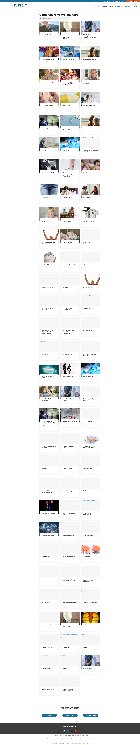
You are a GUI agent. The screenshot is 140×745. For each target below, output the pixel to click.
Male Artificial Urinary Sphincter (48, 308)
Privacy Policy (55, 738)
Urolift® (85, 625)
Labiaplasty (86, 265)
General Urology (87, 197)
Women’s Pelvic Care (48, 689)
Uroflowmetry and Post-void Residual (69, 625)
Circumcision (66, 105)
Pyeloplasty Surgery (68, 491)
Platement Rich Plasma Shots (69, 446)
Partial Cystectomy (88, 376)
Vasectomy (66, 668)
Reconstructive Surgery (48, 513)
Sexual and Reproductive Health (70, 557)
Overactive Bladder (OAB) (70, 376)
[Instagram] (72, 731)
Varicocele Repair (47, 668)
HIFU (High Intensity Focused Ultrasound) (89, 220)
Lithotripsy (65, 287)
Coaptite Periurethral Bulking (89, 106)
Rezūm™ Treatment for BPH (69, 513)
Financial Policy (87, 740)
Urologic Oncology (47, 647)
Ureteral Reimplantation (69, 602)
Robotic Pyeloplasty (68, 535)
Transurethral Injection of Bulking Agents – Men (70, 579)
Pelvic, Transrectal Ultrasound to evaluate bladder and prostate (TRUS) (48, 423)
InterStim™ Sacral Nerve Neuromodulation (48, 265)
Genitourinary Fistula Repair (47, 220)
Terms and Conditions (46, 740)
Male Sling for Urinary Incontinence (68, 308)
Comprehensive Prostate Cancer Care (70, 128)
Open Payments (94, 740)
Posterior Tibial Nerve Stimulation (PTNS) (89, 446)
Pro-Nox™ (44, 468)
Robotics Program (88, 535)
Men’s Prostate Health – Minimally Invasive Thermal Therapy (48, 332)
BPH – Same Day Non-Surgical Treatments (48, 106)
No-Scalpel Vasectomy (69, 354)
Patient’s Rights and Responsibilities (91, 738)
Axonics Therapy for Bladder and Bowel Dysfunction (68, 83)
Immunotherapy (67, 242)
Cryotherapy (86, 128)
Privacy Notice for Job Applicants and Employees (76, 738)
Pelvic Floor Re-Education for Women (49, 399)
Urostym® (85, 647)
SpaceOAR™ (86, 556)
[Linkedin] (64, 731)
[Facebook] (68, 731)
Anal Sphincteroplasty (89, 59)
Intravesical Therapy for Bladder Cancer (69, 265)
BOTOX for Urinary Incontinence (88, 82)
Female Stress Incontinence (46, 198)
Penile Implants (87, 421)
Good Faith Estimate (71, 740)
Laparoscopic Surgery (48, 287)
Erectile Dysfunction (88, 173)
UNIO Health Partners (83, 743)
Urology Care (66, 647)
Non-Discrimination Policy (62, 740)
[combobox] (54, 18)
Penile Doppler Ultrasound (70, 421)
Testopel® (44, 579)
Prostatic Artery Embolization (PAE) (47, 491)
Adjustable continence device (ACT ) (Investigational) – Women (69, 36)
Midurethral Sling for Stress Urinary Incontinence (68, 332)
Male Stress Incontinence (90, 308)
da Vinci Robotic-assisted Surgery (90, 151)
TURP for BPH (45, 602)
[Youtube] (76, 731)
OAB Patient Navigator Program (89, 354)
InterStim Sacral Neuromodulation (88, 243)
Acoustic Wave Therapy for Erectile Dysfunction (48, 35)
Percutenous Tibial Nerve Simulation (49, 446)
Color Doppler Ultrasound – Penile (49, 128)
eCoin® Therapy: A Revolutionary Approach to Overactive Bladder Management (69, 174)
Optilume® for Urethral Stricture (48, 377)
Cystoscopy (66, 150)
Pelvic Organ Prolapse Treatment (89, 399)
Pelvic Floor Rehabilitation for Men (70, 399)
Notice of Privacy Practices (63, 738)
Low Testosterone (88, 287)
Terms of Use (54, 740)
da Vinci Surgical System (49, 173)
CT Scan (44, 150)
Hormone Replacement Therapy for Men (48, 243)
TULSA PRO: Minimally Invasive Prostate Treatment (89, 580)
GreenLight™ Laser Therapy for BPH (68, 220)
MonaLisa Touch (87, 330)
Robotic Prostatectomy (48, 535)
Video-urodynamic (88, 668)
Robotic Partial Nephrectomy (87, 513)
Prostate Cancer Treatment (67, 469)
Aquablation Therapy (48, 82)
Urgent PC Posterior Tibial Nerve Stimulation (90, 603)
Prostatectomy (87, 468)
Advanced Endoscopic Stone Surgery (48, 60)
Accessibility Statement (47, 738)
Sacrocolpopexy (46, 556)
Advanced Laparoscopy (69, 59)
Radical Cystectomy (89, 491)
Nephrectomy (46, 354)
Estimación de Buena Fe (79, 740)
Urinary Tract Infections (48, 625)
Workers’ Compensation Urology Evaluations (69, 690)
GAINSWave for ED (68, 197)
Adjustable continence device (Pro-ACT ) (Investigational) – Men (89, 36)
